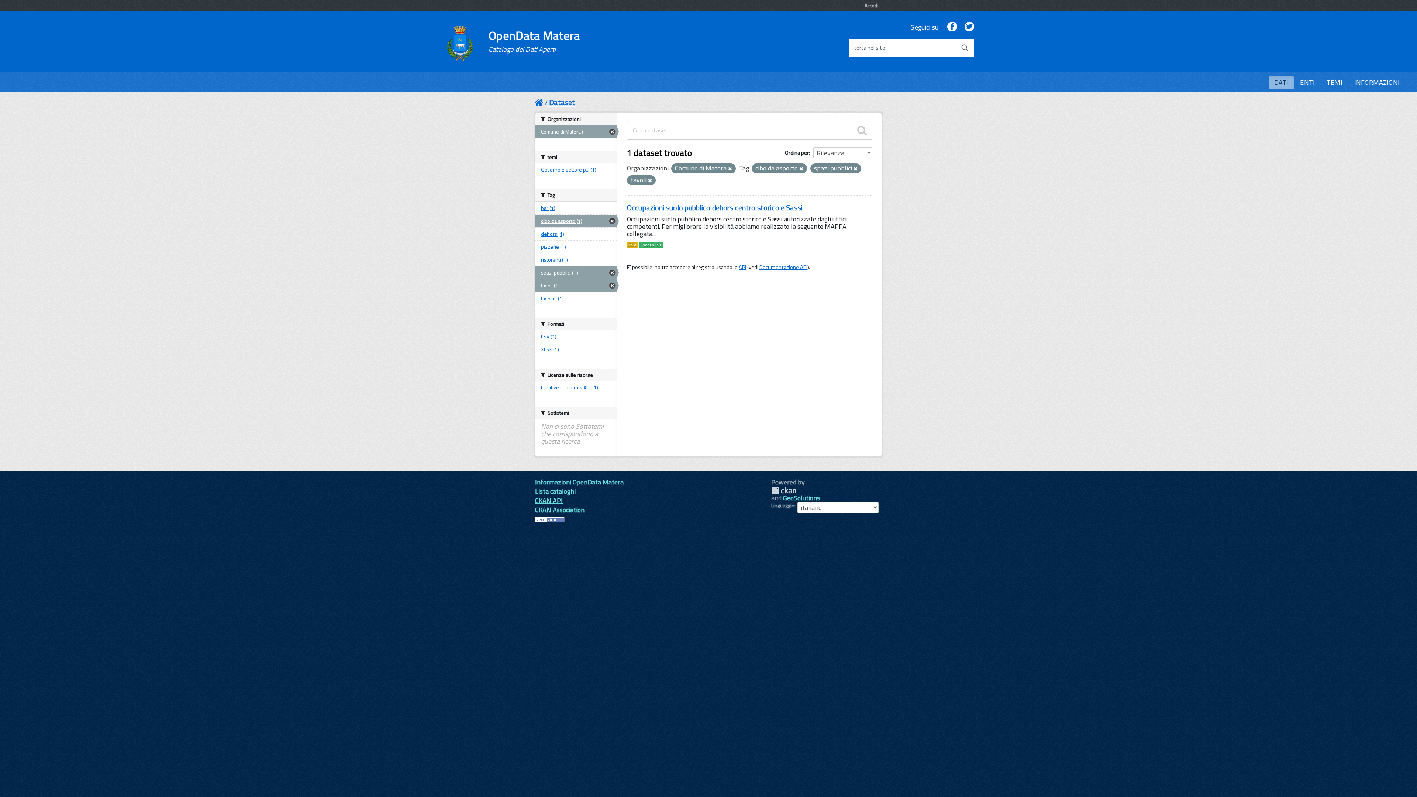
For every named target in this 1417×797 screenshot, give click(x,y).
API (742, 267)
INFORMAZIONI (1377, 82)
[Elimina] (730, 169)
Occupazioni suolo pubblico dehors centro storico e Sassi (715, 207)
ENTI (1307, 82)
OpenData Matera (534, 41)
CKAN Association (560, 510)
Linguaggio (782, 505)
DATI (1281, 82)
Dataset (562, 102)
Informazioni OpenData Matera (579, 482)
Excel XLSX (651, 245)
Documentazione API (783, 267)
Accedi (871, 5)
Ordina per (797, 152)
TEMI (1334, 82)
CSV (632, 245)
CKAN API (549, 501)
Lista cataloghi (555, 491)
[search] (862, 130)
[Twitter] (969, 27)
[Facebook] (952, 27)
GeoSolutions (801, 498)
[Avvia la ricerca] (965, 48)
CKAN (783, 490)
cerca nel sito (869, 48)
